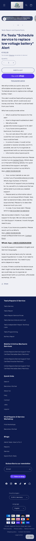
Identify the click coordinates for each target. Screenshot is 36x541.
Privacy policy (18, 528)
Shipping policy (11, 531)
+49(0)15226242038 (13, 171)
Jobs (6, 404)
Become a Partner (10, 386)
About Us (7, 391)
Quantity (4, 58)
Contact (7, 400)
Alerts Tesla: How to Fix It (13, 442)
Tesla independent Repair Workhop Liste (16, 326)
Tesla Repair (8, 311)
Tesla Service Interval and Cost (15, 320)
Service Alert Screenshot (19, 211)
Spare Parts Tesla (10, 456)
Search (6, 381)
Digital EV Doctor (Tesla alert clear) (20, 526)
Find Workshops (10, 424)
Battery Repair (9, 336)
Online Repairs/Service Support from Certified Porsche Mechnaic (17, 360)
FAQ (5, 395)
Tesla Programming (11, 332)
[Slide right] (22, 25)
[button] (4, 5)
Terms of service (29, 528)
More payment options (18, 80)
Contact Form (18, 160)
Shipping (11, 55)
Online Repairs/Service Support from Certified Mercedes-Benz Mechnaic (17, 353)
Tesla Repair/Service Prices (14, 315)
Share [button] (6, 284)
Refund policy (8, 528)
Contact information (24, 531)
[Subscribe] (29, 469)
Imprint (6, 409)
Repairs (7, 447)
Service (6, 451)
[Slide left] (13, 25)
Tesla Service (8, 306)
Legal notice (19, 535)
